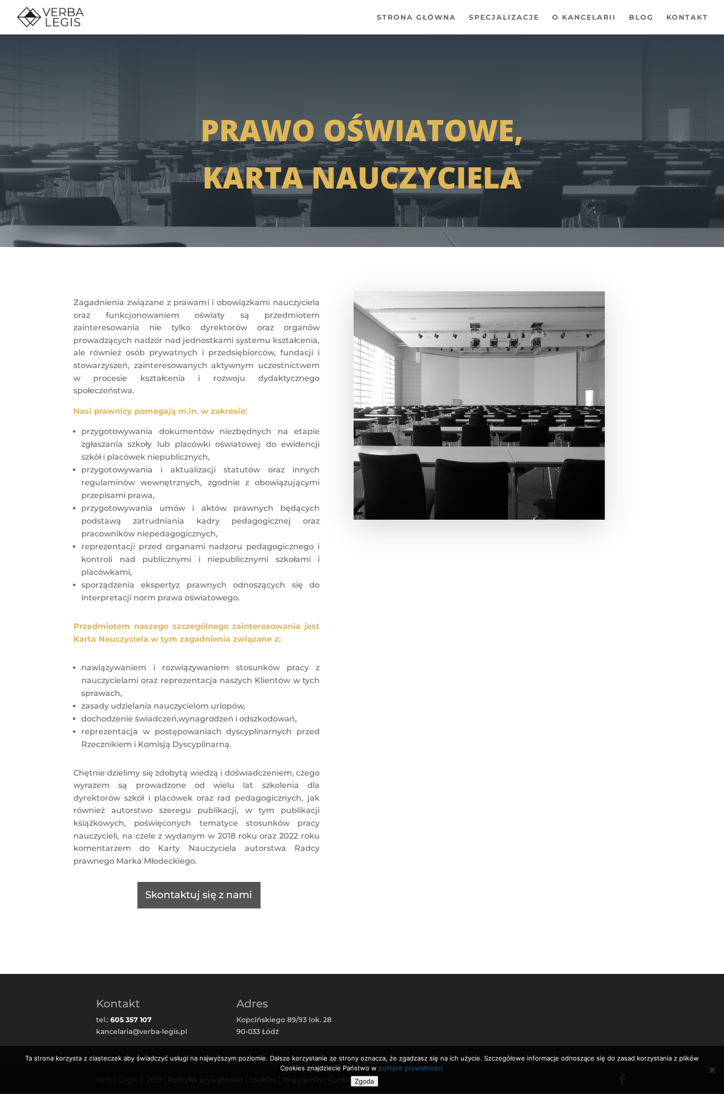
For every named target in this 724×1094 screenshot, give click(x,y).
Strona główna (416, 18)
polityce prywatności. (411, 1068)
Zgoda (364, 1081)
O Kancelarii (584, 18)
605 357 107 (131, 1019)
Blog (641, 18)
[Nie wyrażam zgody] (712, 1070)
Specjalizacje (504, 18)
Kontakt (687, 18)
